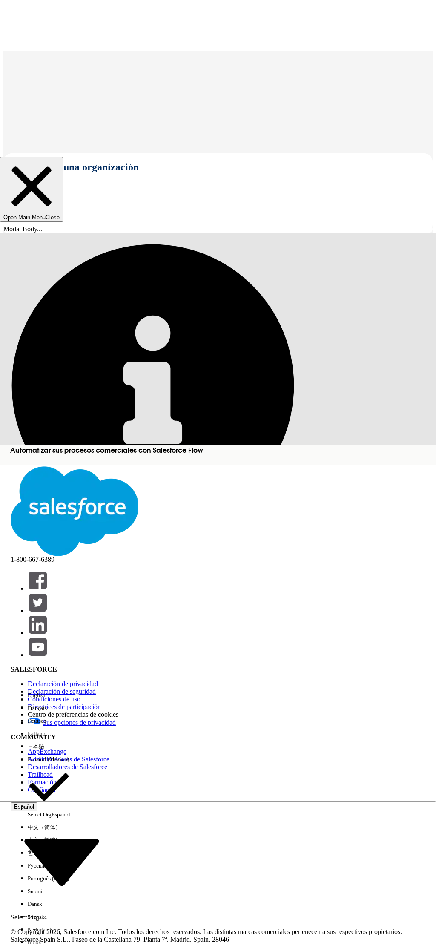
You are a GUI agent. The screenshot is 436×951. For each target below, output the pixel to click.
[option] (49, 695)
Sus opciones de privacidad (79, 722)
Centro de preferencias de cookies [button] (73, 714)
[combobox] (62, 861)
